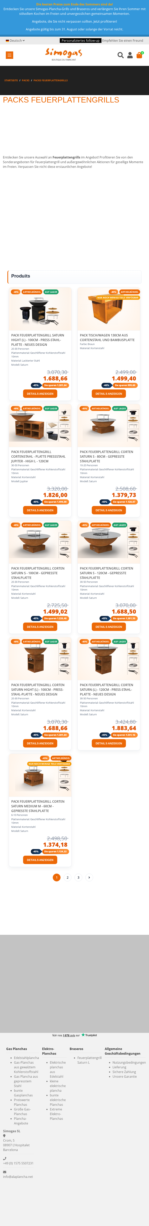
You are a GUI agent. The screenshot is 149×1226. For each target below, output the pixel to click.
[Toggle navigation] (9, 55)
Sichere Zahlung (124, 1072)
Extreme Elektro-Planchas (56, 1114)
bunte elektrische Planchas (58, 1100)
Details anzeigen (40, 393)
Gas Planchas (16, 1049)
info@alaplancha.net (18, 1177)
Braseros (76, 1049)
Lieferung (119, 1067)
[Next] (89, 877)
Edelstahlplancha (26, 1058)
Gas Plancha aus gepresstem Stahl (26, 1081)
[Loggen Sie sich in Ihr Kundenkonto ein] (130, 55)
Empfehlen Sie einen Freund (122, 40)
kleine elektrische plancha (58, 1086)
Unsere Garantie (125, 1076)
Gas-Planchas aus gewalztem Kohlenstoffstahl (26, 1067)
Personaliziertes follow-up (81, 40)
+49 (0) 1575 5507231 (18, 1163)
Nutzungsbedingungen (129, 1062)
